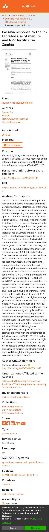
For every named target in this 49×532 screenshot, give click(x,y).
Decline (13, 528)
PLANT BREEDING (11, 474)
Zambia (6, 484)
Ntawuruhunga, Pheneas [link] (15, 118)
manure (6, 465)
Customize (6, 522)
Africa (5, 494)
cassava (18, 462)
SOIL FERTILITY (30, 474)
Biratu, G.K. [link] (7, 112)
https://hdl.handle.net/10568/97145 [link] (20, 178)
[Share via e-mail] (23, 424)
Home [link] (5, 15)
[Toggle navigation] (43, 6)
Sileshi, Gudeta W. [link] (11, 122)
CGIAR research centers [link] (23, 15)
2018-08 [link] (6, 134)
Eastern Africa (16, 494)
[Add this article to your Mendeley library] (18, 424)
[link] (17, 102)
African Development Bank (16, 397)
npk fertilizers (35, 462)
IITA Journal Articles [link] (15, 21)
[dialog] (24, 518)
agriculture (7, 462)
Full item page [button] (13, 145)
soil (25, 462)
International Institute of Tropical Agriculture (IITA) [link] (18, 18)
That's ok (35, 528)
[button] (5, 6)
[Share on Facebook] (8, 424)
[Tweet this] (4, 424)
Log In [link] (33, 6)
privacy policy (35, 518)
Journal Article (9, 433)
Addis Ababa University (14, 381)
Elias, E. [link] (6, 115)
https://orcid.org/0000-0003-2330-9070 (21, 368)
